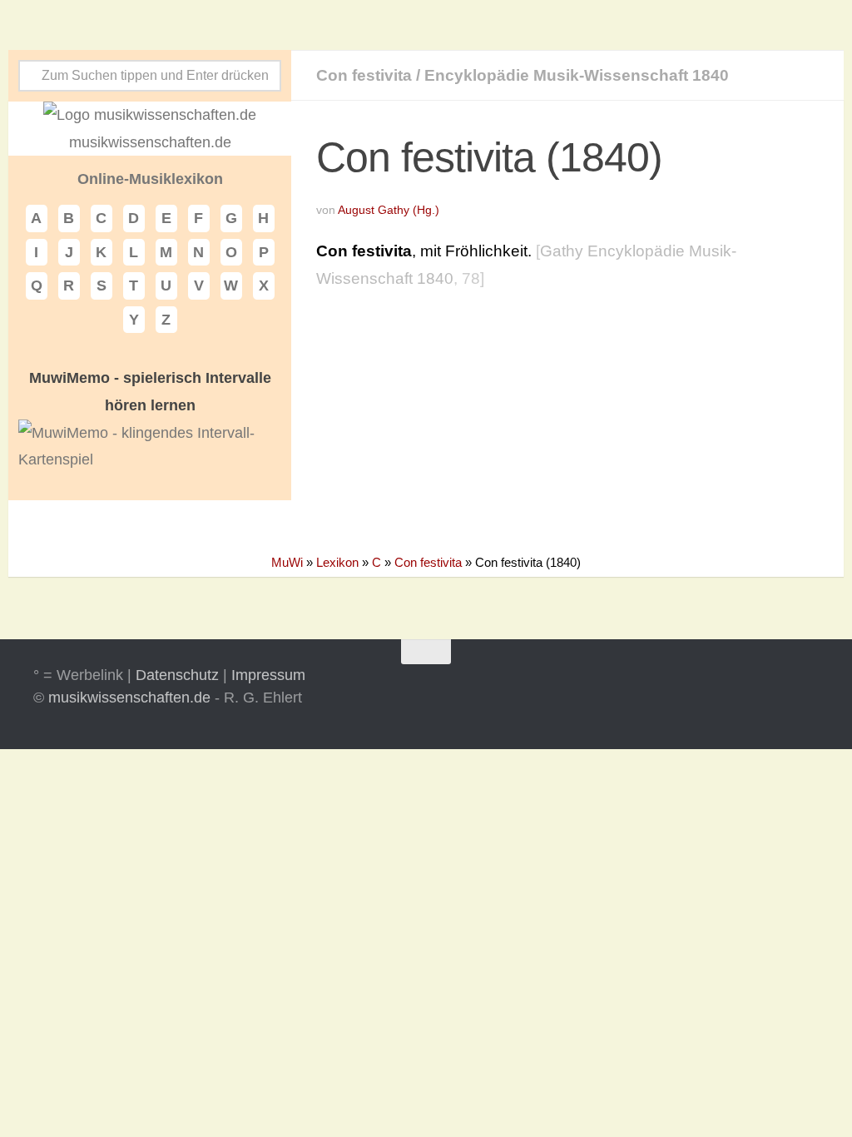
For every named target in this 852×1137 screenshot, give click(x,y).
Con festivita (364, 75)
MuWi (287, 562)
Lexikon (337, 562)
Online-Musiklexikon (150, 179)
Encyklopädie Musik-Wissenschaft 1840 (576, 75)
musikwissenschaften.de (129, 697)
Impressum (268, 675)
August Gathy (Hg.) (388, 209)
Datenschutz (177, 675)
